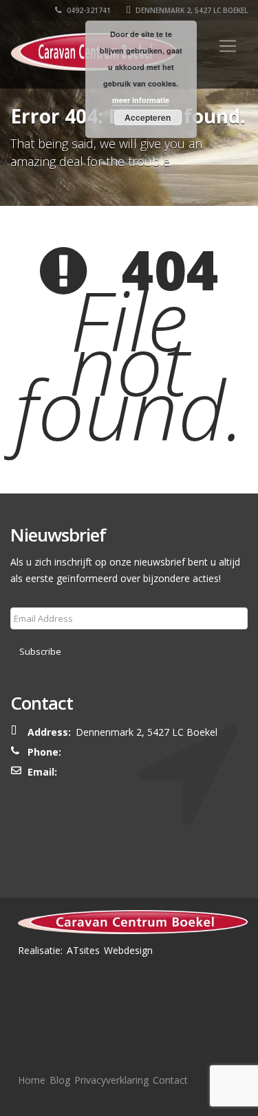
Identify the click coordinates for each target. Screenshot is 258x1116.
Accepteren (148, 117)
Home (31, 1079)
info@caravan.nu (113, 771)
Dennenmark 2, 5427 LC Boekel (190, 10)
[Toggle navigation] (227, 46)
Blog (60, 1079)
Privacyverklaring (111, 1079)
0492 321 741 (106, 751)
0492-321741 (88, 10)
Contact (170, 1079)
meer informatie (140, 100)
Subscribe (40, 651)
